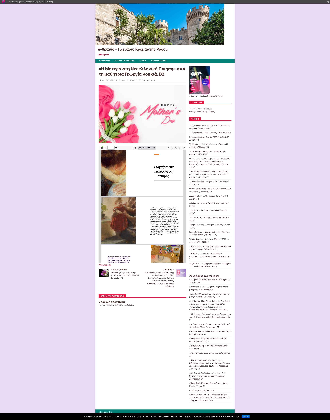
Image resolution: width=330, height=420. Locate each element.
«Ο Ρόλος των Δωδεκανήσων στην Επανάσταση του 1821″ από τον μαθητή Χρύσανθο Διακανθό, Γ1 (210, 317)
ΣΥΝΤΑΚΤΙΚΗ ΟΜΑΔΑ (124, 61)
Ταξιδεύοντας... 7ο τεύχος (200, 217)
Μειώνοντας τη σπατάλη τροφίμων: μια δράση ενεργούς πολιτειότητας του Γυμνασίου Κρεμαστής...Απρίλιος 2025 (209, 161)
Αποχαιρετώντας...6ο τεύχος (201, 225)
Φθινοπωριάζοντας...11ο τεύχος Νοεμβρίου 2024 (210, 189)
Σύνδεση (49, 2)
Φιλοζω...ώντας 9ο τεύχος (200, 203)
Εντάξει (245, 416)
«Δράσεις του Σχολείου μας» (201, 390)
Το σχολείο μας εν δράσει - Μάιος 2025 (206, 151)
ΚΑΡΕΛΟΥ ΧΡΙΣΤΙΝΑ (109, 80)
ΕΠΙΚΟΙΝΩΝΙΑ (104, 61)
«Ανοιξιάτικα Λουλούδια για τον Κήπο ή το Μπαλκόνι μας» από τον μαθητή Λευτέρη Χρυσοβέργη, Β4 (207, 376)
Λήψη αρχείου (105, 265)
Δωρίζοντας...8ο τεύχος (199, 210)
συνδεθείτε (129, 305)
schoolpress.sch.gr (105, 412)
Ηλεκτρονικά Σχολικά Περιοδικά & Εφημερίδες (25, 2)
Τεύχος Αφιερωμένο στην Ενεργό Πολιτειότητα (209, 125)
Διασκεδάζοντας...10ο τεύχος (202, 196)
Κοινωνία (125, 80)
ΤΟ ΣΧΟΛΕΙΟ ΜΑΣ (159, 61)
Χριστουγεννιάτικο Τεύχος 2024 (203, 181)
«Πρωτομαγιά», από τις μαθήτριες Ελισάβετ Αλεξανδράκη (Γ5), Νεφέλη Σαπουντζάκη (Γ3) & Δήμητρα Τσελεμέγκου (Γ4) (210, 397)
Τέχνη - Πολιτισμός (138, 80)
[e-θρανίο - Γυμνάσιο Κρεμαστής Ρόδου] (159, 43)
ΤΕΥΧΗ (142, 61)
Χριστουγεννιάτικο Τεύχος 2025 (203, 137)
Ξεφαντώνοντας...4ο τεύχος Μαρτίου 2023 (207, 239)
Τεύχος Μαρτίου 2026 (198, 132)
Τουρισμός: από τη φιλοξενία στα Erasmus (207, 144)
